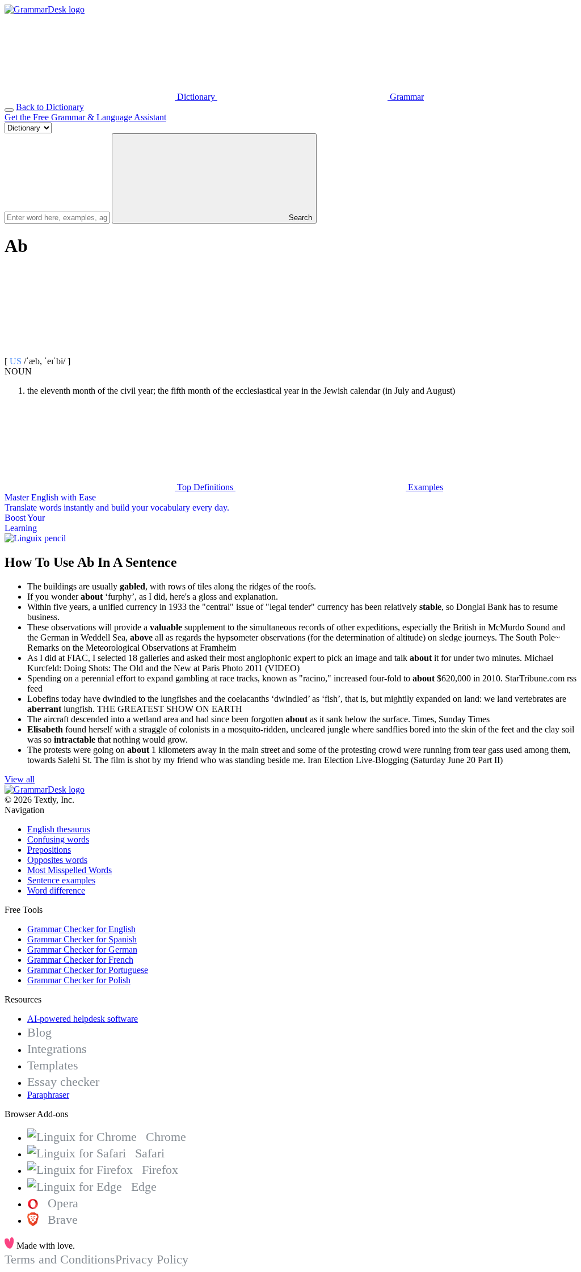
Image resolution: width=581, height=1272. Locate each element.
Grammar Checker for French (80, 959)
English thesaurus (58, 829)
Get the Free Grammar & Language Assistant (85, 117)
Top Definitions (205, 487)
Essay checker (63, 1082)
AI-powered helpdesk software (82, 1019)
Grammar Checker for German (82, 949)
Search (299, 217)
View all (20, 779)
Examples (424, 487)
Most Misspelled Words (69, 870)
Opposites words (57, 860)
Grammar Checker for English (81, 929)
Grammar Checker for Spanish (82, 939)
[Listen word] (90, 351)
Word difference (56, 890)
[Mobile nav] (9, 110)
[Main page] (45, 9)
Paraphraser (48, 1095)
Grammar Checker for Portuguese (87, 970)
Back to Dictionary (50, 107)
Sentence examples (61, 880)
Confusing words (58, 839)
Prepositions (49, 849)
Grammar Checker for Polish (78, 980)
